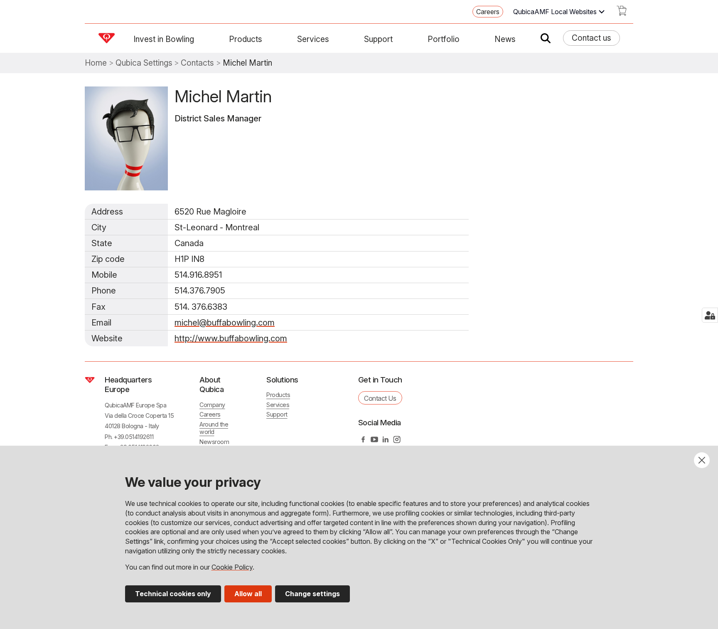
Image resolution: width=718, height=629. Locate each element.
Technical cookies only (173, 594)
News (505, 39)
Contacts (197, 63)
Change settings (312, 594)
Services (313, 39)
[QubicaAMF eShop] (622, 13)
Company (212, 404)
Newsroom (214, 441)
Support (378, 39)
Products (245, 39)
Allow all (248, 594)
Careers (487, 11)
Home (96, 63)
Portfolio (444, 39)
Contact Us (380, 398)
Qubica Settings (144, 63)
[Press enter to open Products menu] (267, 39)
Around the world (213, 428)
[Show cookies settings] (710, 315)
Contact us (591, 38)
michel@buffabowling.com (225, 323)
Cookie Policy (232, 567)
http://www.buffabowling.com (231, 338)
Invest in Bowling (163, 39)
